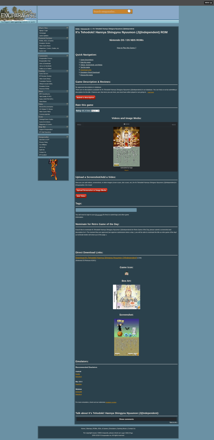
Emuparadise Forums (45, 58)
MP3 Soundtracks (44, 94)
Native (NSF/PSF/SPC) (46, 99)
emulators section (111, 402)
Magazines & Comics (45, 124)
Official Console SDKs (46, 84)
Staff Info (42, 150)
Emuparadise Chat (44, 61)
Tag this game (85, 67)
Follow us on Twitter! (45, 68)
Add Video (81, 196)
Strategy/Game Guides (46, 119)
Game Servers (43, 73)
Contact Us (42, 152)
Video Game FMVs (45, 111)
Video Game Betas (45, 78)
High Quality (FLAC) (45, 96)
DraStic (78, 374)
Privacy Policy (43, 142)
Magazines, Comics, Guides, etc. (49, 48)
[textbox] (113, 11)
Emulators (112, 428)
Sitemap (89, 428)
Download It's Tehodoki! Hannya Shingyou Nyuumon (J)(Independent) (106, 258)
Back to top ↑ (174, 422)
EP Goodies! (43, 155)
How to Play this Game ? (126, 48)
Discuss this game (86, 75)
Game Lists (42, 51)
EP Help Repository (45, 132)
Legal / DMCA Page (127, 433)
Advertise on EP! (44, 139)
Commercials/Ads (44, 114)
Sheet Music (43, 101)
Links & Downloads (45, 63)
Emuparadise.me (106, 435)
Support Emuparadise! (46, 129)
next (174, 124)
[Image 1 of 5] (127, 146)
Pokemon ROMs (44, 88)
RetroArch (79, 376)
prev (79, 124)
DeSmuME (79, 391)
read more (151, 92)
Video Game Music (45, 46)
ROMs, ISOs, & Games (46, 40)
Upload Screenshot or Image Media (91, 190)
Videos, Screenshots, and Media (91, 65)
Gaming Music (122, 428)
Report (126, 170)
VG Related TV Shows (46, 109)
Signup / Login (43, 30)
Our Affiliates (43, 144)
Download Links (85, 70)
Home (83, 428)
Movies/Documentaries (46, 106)
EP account (98, 214)
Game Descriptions (86, 60)
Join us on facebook (45, 66)
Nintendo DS (85, 29)
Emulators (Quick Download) (90, 72)
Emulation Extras (44, 86)
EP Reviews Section (45, 76)
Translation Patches (45, 81)
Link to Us (42, 147)
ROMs (78, 29)
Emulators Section (44, 43)
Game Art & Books (44, 122)
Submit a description (85, 97)
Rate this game (85, 62)
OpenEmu (79, 384)
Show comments (126, 419)
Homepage (42, 33)
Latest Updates (43, 35)
